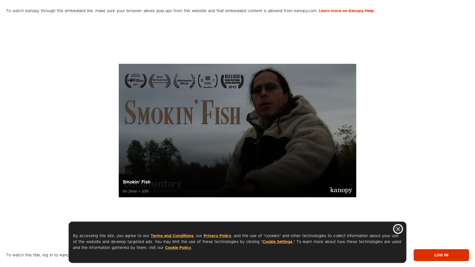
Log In (441, 255)
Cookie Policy (178, 248)
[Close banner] (398, 229)
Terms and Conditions (172, 236)
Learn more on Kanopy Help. (347, 11)
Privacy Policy (217, 236)
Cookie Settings (277, 242)
